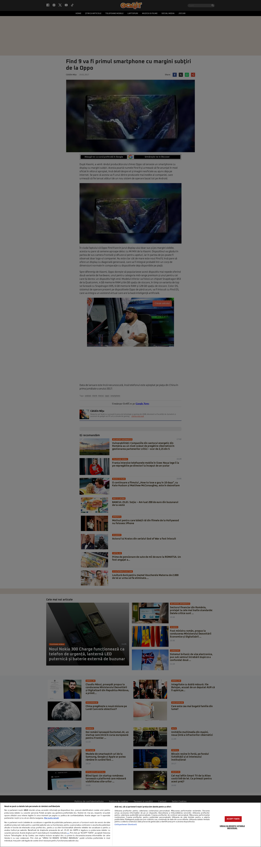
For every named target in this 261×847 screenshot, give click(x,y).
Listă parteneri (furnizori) (126, 824)
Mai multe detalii (51, 818)
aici (68, 833)
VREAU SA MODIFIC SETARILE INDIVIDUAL (232, 827)
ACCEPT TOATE (233, 819)
